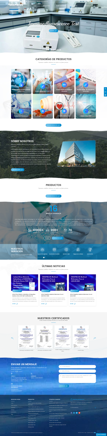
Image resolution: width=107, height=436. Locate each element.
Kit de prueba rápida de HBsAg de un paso (58, 413)
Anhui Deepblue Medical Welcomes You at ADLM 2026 (81, 295)
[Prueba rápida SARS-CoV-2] (43, 81)
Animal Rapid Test (31, 425)
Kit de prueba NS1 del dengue (55, 422)
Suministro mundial (54, 254)
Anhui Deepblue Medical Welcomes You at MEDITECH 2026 (52, 295)
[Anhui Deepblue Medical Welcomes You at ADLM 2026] (82, 282)
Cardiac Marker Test (32, 420)
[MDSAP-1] (81, 336)
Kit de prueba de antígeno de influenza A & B (58, 405)
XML (85, 432)
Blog (12, 414)
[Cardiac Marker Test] (64, 106)
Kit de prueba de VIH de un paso (55, 407)
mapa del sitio (81, 432)
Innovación (90, 254)
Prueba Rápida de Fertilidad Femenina (36, 409)
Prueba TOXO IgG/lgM (53, 420)
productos (46, 6)
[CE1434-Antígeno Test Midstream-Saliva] (26, 337)
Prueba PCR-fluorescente (33, 413)
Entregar (62, 386)
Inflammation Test (31, 422)
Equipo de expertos (42, 254)
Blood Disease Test (32, 418)
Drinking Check (31, 427)
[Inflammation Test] (86, 106)
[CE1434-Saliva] (44, 337)
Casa (34, 6)
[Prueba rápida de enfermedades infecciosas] (21, 81)
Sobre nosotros (61, 6)
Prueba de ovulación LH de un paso (56, 416)
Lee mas (52, 30)
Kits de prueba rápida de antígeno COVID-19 (58, 403)
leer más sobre (16, 169)
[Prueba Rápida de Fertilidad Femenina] (64, 81)
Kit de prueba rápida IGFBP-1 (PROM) (56, 418)
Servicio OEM (66, 254)
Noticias (74, 6)
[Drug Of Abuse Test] (43, 106)
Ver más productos (52, 125)
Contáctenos (13, 412)
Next (94, 338)
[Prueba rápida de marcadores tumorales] (86, 81)
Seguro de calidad (78, 254)
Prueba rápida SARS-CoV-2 (33, 407)
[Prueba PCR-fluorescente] (21, 106)
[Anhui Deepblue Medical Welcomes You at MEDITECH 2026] (53, 282)
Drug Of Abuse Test (32, 416)
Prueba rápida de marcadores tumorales (36, 411)
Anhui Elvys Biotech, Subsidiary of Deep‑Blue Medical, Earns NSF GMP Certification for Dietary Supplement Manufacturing (23, 295)
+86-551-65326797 (20, 1)
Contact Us (87, 6)
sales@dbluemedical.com (42, 1)
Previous (12, 338)
